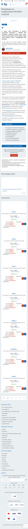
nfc (2, 24)
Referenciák (4, 415)
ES (18, 487)
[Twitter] (16, 398)
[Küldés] (25, 480)
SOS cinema (4, 461)
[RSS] (24, 398)
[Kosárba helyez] (23, 224)
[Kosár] (26, 4)
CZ (10, 485)
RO (6, 487)
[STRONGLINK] (14, 20)
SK (6, 485)
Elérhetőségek (5, 413)
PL (10, 487)
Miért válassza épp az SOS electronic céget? (10, 411)
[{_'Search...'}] (10, 4)
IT (14, 487)
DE (23, 485)
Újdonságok (4, 455)
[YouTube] (8, 398)
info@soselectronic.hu (8, 115)
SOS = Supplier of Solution (7, 407)
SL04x (11, 81)
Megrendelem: (19, 221)
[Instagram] (20, 398)
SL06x (16, 81)
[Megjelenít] (25, 224)
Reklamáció (4, 437)
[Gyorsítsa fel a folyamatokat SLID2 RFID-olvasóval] (14, 183)
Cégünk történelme (6, 423)
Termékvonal (4, 431)
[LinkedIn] (12, 398)
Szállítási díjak (4, 435)
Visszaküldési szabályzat (6, 439)
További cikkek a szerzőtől (14, 53)
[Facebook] (4, 398)
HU (14, 485)
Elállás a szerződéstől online (7, 445)
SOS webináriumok (5, 466)
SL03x (8, 81)
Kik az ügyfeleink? (5, 409)
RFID (6, 24)
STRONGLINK (9, 110)
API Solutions (4, 453)
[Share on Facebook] (2, 28)
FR (23, 487)
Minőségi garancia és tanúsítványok (9, 417)
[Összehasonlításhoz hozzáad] (15, 212)
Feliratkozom (14, 155)
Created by (19, 524)
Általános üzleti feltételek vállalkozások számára (11, 433)
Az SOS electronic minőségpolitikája (9, 419)
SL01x (4, 81)
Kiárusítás (4, 459)
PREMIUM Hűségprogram (7, 441)
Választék (4, 429)
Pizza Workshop (5, 463)
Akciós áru (4, 457)
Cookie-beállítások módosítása (8, 448)
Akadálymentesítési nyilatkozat (8, 470)
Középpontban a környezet (7, 421)
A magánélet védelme (6, 443)
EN (19, 485)
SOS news (4, 468)
